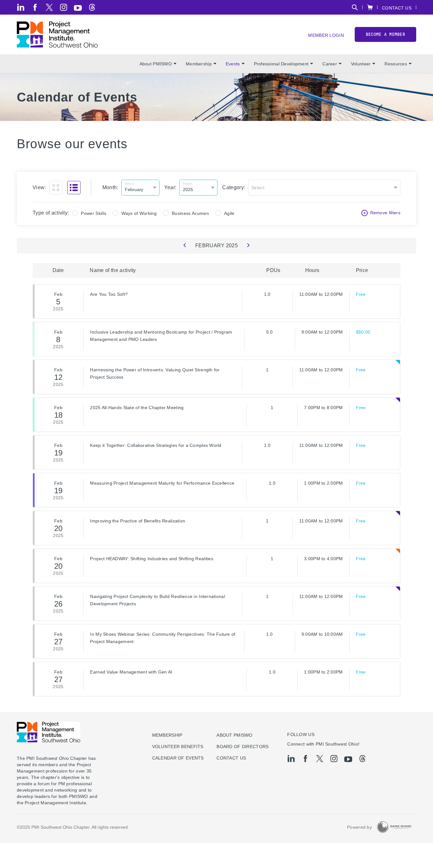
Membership (199, 63)
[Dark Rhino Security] (394, 826)
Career (329, 63)
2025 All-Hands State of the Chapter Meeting (137, 407)
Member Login (326, 35)
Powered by (359, 827)
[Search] (354, 7)
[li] (21, 7)
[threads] (92, 7)
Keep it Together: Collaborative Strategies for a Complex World (155, 445)
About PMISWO (155, 63)
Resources (396, 63)
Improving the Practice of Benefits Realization (137, 520)
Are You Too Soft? (109, 294)
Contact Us (396, 7)
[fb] (35, 7)
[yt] (78, 8)
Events (233, 63)
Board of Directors (242, 746)
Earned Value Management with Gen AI (131, 671)
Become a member (385, 34)
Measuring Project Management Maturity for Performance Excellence (162, 483)
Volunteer (361, 63)
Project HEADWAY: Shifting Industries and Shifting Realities (151, 558)
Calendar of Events (178, 757)
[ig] (64, 7)
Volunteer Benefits (178, 746)
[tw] (49, 7)
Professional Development (281, 63)
